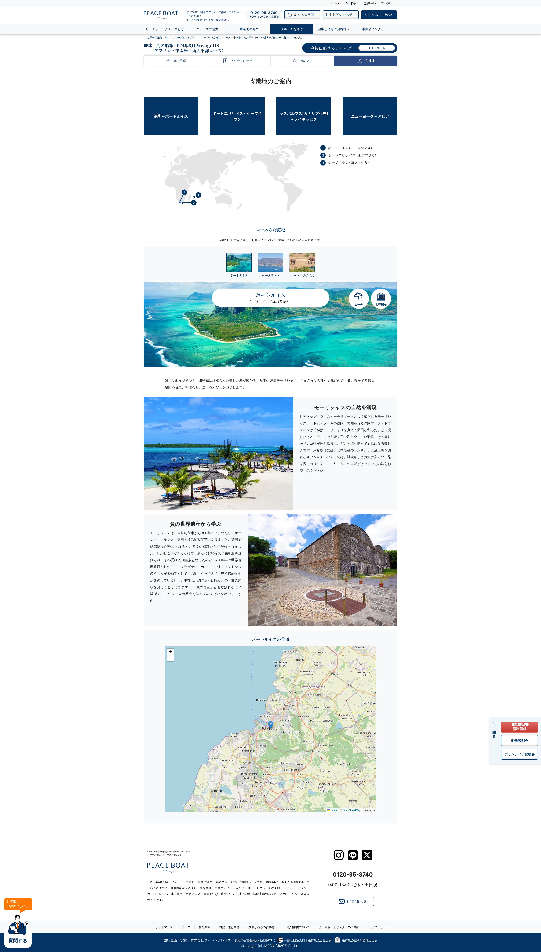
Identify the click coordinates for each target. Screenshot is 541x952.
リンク (185, 927)
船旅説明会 (519, 740)
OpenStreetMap (352, 810)
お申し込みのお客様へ (263, 927)
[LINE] (353, 855)
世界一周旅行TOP (157, 37)
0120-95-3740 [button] (353, 874)
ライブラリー (377, 927)
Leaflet (334, 810)
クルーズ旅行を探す (183, 37)
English (333, 3)
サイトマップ (164, 927)
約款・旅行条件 (229, 927)
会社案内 (204, 927)
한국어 (386, 3)
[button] (270, 725)
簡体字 (351, 3)
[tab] (239, 265)
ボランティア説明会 (519, 754)
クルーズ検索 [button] (382, 15)
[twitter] (367, 855)
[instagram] (339, 855)
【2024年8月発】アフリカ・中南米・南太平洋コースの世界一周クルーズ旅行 (244, 37)
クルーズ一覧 (376, 48)
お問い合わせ (356, 901)
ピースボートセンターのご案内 (339, 927)
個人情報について (298, 927)
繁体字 (369, 3)
